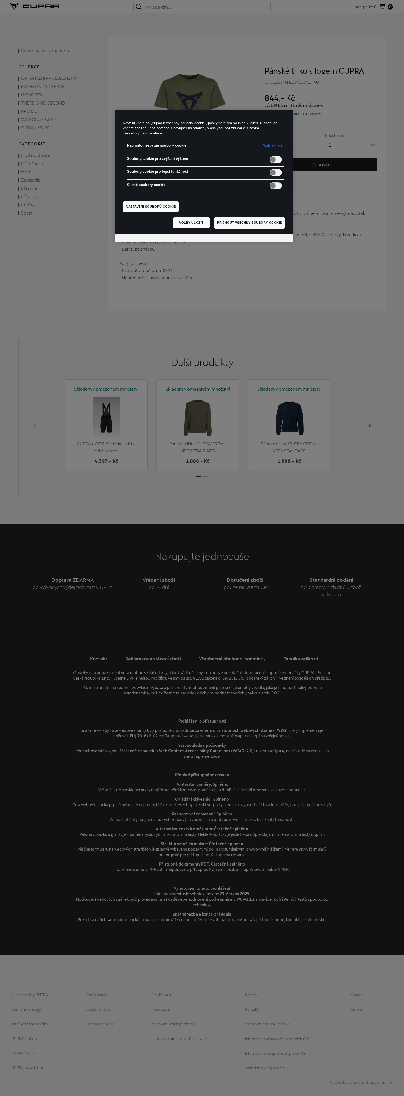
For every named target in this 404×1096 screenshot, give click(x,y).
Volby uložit (191, 222)
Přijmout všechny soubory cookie (249, 222)
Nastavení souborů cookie (151, 206)
